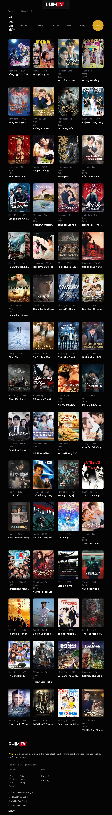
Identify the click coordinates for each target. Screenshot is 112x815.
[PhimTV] (17, 744)
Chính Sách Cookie (17, 805)
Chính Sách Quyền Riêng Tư (21, 792)
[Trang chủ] (55, 5)
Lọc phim (98, 26)
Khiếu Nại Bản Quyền (18, 801)
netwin (11, 811)
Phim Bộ (45, 780)
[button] (26, 25)
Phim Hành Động (22, 779)
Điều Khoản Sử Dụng (18, 797)
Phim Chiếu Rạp (12, 779)
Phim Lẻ (45, 776)
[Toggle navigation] (44, 5)
